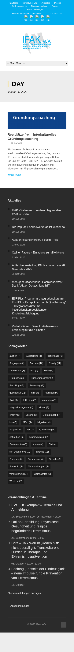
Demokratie (17, 370)
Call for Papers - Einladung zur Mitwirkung (38, 252)
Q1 (30, 429)
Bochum (36, 363)
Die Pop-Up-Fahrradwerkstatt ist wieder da (38, 226)
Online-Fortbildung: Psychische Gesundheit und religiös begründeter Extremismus (35, 526)
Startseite (13, 3)
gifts (35, 392)
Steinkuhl (16, 466)
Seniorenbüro (18, 444)
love (13, 422)
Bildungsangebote (39, 6)
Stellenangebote (19, 6)
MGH (27, 422)
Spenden (15, 459)
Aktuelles (46, 3)
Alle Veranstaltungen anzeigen (24, 593)
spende (42, 451)
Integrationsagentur (21, 407)
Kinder (44, 407)
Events (55, 6)
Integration (49, 400)
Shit (52, 444)
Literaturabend (52, 415)
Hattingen (51, 392)
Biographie (16, 363)
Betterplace (55, 356)
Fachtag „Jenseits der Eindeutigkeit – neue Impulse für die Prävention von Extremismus (38, 573)
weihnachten (42, 474)
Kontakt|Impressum (21, 13)
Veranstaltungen (38, 466)
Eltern (48, 370)
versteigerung (18, 474)
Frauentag (37, 385)
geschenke (17, 392)
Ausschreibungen (35, 9)
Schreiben (16, 437)
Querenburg (47, 429)
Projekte (15, 429)
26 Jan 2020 (16, 143)
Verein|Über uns (30, 3)
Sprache (55, 459)
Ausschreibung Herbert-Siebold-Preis (35, 239)
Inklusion (29, 400)
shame (38, 444)
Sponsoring (35, 459)
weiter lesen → (16, 174)
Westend (15, 481)
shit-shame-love (20, 451)
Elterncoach (17, 378)
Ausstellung (34, 356)
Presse (57, 3)
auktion (14, 356)
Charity (55, 363)
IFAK (13, 400)
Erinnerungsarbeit (42, 378)
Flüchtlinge (16, 385)
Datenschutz (36, 13)
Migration (43, 422)
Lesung (31, 415)
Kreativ (14, 415)
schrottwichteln (38, 437)
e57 (34, 370)
